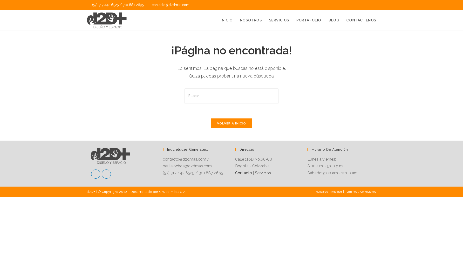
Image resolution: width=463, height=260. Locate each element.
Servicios (263, 173)
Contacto (243, 173)
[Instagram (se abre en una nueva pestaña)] (373, 5)
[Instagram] (106, 174)
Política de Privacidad (328, 191)
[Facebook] (95, 174)
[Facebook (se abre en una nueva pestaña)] (368, 5)
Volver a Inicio (231, 123)
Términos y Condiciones (360, 191)
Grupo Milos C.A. (173, 192)
